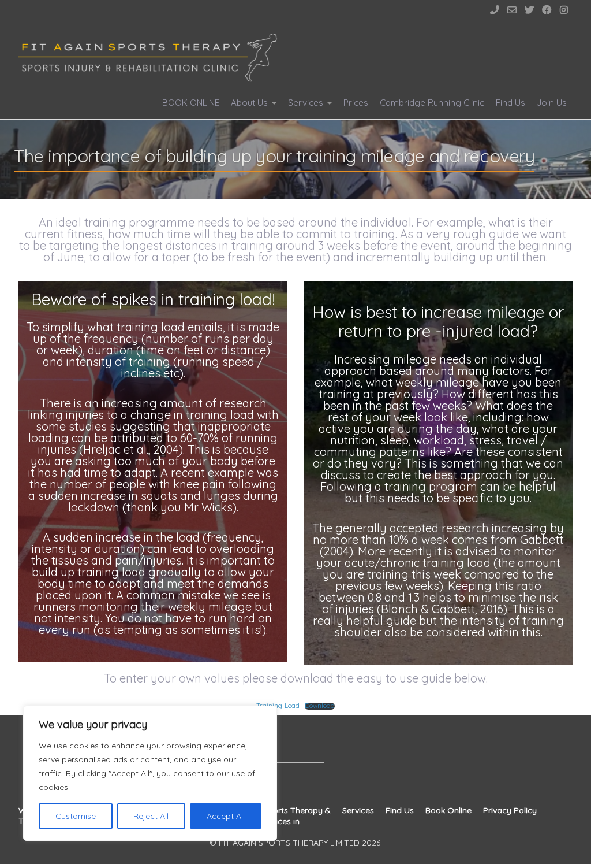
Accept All (226, 816)
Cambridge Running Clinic (432, 102)
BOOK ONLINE (190, 102)
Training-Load (278, 706)
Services (305, 102)
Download (320, 706)
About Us (249, 102)
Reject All (151, 816)
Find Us (510, 102)
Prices (355, 102)
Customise (75, 816)
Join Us (552, 102)
